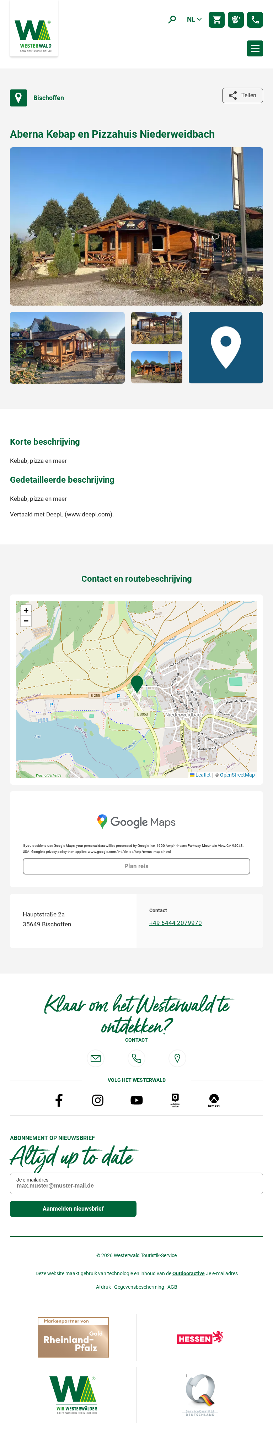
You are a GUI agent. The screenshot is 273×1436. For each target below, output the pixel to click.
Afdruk (103, 1287)
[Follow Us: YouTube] (136, 1100)
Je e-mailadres (32, 1180)
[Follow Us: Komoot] (214, 1100)
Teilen (248, 95)
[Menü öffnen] (255, 48)
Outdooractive (188, 1273)
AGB (172, 1287)
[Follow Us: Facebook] (59, 1100)
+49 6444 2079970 (175, 923)
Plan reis (136, 866)
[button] (137, 684)
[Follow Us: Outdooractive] (175, 1100)
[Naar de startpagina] (34, 35)
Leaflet (202, 775)
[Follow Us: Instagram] (97, 1100)
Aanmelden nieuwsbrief (73, 1208)
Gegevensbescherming (139, 1287)
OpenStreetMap (237, 775)
